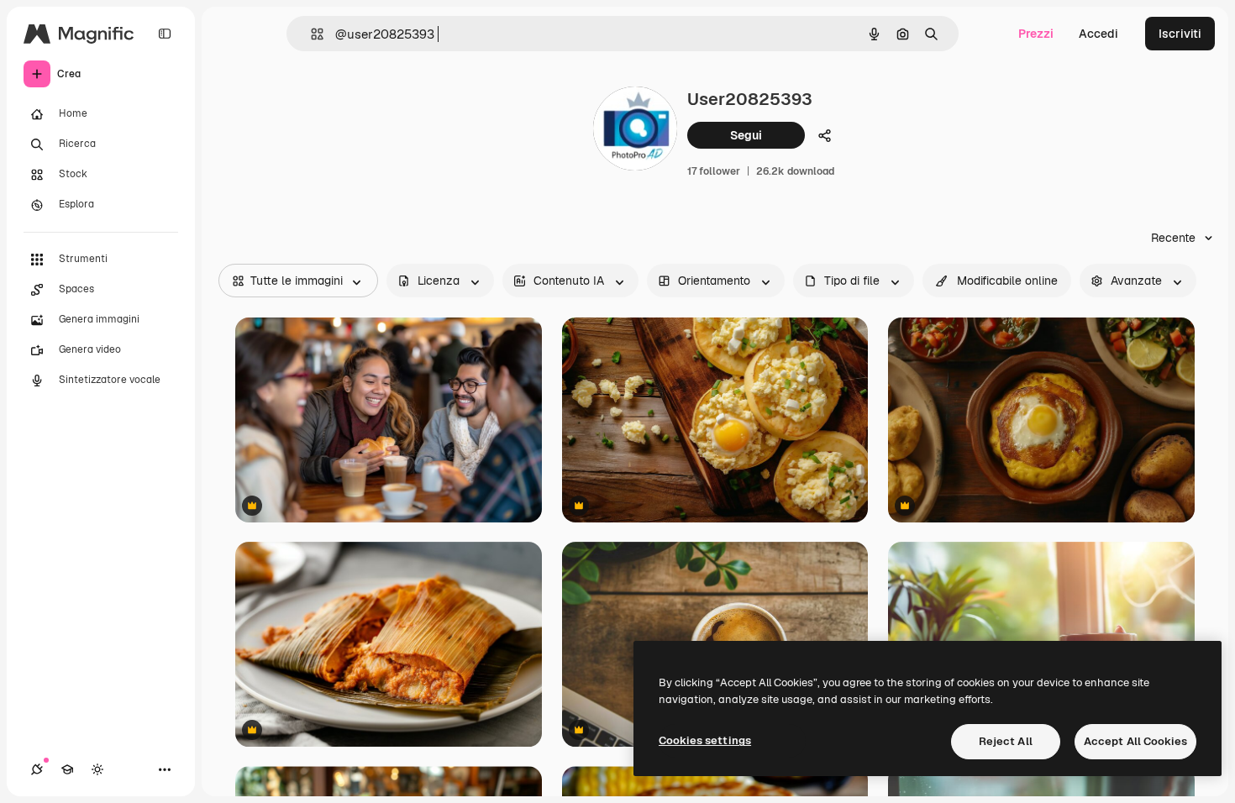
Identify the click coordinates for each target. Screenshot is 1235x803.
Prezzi (1036, 33)
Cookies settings (705, 740)
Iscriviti (1180, 33)
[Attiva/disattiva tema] (97, 769)
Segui (746, 135)
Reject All (1006, 741)
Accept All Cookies (1135, 741)
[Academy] (67, 769)
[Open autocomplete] (310, 34)
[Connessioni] (37, 769)
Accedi (1098, 33)
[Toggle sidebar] (164, 33)
